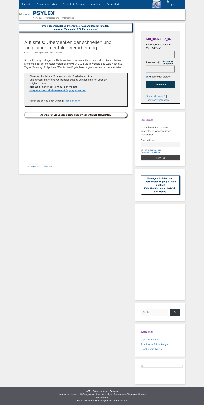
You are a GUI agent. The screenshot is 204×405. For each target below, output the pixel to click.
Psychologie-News (151, 349)
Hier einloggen (72, 100)
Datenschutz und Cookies (105, 391)
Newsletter (95, 4)
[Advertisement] (75, 141)
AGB (88, 391)
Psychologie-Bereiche (74, 4)
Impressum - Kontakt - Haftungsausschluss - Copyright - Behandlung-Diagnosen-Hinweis (102, 394)
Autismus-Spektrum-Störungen (39, 166)
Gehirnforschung (150, 339)
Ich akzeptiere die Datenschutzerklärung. (151, 151)
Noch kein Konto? (155, 96)
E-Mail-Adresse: (148, 140)
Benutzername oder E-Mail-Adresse (159, 46)
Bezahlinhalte (113, 4)
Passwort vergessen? (158, 100)
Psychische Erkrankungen (155, 344)
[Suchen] (175, 312)
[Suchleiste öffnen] (181, 4)
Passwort (151, 62)
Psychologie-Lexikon (47, 4)
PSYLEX (44, 13)
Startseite (26, 4)
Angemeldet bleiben (159, 76)
